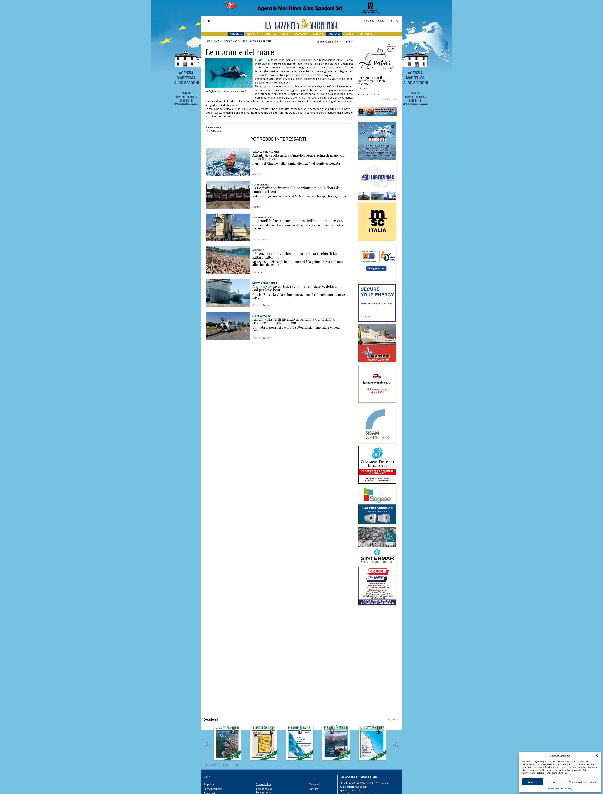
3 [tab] (364, 94)
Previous (207, 744)
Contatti (380, 20)
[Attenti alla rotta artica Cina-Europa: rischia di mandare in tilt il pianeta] (228, 162)
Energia (256, 206)
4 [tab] (367, 94)
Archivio (392, 719)
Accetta (532, 781)
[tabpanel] (377, 84)
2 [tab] (361, 94)
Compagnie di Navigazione (264, 790)
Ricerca (285, 33)
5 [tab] (369, 94)
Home (208, 40)
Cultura (334, 33)
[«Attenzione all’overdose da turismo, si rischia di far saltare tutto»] (228, 260)
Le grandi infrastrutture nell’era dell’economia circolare (298, 220)
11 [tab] (234, 765)
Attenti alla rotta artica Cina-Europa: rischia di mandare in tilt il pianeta (298, 157)
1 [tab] (358, 94)
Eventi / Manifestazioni (235, 40)
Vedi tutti (388, 99)
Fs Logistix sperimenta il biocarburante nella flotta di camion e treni (295, 189)
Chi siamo (369, 20)
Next (395, 744)
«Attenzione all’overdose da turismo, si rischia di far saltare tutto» (295, 255)
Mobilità (252, 33)
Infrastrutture (259, 239)
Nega (555, 781)
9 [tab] (229, 765)
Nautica (349, 33)
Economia (301, 33)
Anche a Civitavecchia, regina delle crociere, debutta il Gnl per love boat (297, 288)
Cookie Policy (553, 788)
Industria (269, 33)
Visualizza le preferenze (583, 781)
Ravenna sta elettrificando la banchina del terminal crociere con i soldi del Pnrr (293, 321)
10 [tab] (231, 765)
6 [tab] (372, 94)
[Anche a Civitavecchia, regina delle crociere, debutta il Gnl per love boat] (228, 293)
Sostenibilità (263, 784)
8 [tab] (378, 94)
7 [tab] (375, 94)
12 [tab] (237, 765)
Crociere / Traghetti (262, 305)
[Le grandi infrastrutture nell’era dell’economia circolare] (228, 227)
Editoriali (366, 33)
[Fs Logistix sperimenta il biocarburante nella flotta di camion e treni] (228, 195)
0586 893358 (361, 786)
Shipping (209, 784)
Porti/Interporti (213, 789)
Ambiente (236, 33)
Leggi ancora (377, 84)
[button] (596, 755)
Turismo (318, 33)
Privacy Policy (566, 788)
